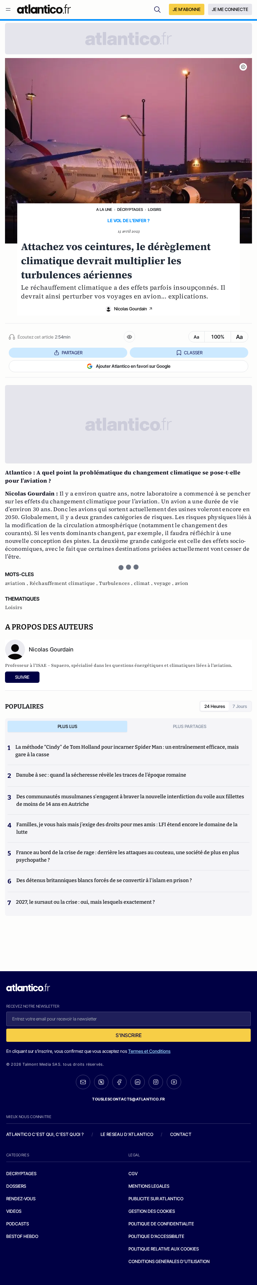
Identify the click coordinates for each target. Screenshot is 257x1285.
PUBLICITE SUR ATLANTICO (155, 1198)
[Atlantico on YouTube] (174, 1082)
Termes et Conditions (149, 1051)
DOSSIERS (16, 1186)
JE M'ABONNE (187, 9)
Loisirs (154, 209)
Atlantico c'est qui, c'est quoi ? (45, 1134)
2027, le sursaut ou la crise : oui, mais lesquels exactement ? (85, 902)
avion (181, 583)
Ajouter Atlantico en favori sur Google (133, 366)
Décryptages (130, 209)
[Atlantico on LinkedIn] (137, 1082)
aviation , (17, 583)
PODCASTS (17, 1223)
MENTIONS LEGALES (148, 1186)
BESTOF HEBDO (22, 1236)
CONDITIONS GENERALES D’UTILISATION (169, 1261)
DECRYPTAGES (21, 1173)
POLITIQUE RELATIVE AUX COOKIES (163, 1248)
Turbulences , (116, 583)
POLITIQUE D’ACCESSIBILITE (156, 1236)
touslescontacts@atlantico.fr (128, 1099)
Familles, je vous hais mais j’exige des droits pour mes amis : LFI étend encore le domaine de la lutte (127, 828)
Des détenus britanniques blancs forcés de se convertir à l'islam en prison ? (104, 880)
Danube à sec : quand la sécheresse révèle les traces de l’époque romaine (101, 775)
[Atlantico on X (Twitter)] (101, 1082)
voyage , (164, 583)
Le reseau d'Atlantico (127, 1134)
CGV (133, 1173)
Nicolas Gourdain (130, 308)
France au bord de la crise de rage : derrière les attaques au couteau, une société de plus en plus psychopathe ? (127, 856)
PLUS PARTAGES (190, 726)
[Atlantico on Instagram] (156, 1082)
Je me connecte (230, 9)
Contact (180, 1134)
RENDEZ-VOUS (20, 1198)
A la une (104, 209)
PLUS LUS (67, 726)
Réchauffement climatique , (64, 583)
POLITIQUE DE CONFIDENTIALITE (161, 1223)
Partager (72, 352)
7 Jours (240, 706)
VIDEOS (13, 1211)
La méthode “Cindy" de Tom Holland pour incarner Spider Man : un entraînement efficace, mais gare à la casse (127, 751)
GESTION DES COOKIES (151, 1211)
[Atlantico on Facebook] (119, 1082)
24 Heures (214, 706)
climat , (144, 583)
